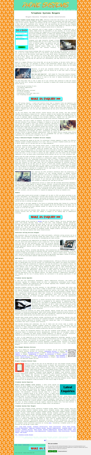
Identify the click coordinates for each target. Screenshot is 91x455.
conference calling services (62, 235)
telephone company (34, 36)
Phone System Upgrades (27, 431)
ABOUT (65, 9)
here (50, 423)
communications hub (47, 108)
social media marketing (41, 355)
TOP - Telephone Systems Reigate (24, 434)
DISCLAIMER (73, 9)
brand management (60, 355)
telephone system (65, 423)
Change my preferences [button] (62, 451)
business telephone (58, 141)
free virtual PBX (38, 62)
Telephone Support (67, 428)
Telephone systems (20, 221)
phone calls (40, 78)
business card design (53, 352)
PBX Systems (23, 432)
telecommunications (48, 261)
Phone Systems (38, 429)
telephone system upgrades (44, 372)
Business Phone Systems (65, 429)
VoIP (63, 70)
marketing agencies (43, 357)
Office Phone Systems (69, 426)
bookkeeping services (51, 351)
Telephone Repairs (52, 431)
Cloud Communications (40, 431)
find (19, 408)
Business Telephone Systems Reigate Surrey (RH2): (29, 19)
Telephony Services (27, 429)
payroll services (25, 357)
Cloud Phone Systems (25, 426)
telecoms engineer (71, 363)
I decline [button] (54, 451)
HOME (58, 9)
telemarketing (32, 354)
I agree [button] (50, 451)
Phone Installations (55, 426)
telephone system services (37, 349)
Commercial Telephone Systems (37, 428)
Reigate (40, 221)
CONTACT (68, 9)
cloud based (57, 52)
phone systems (48, 29)
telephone (53, 330)
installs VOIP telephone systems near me (49, 396)
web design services (33, 352)
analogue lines (33, 44)
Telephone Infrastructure (40, 426)
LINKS (61, 9)
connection (61, 80)
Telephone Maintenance (21, 428)
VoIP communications (20, 130)
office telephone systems (37, 370)
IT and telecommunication (36, 118)
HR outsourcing (49, 354)
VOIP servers (42, 268)
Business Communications (54, 428)
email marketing (61, 357)
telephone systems (47, 21)
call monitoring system (27, 403)
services (36, 358)
